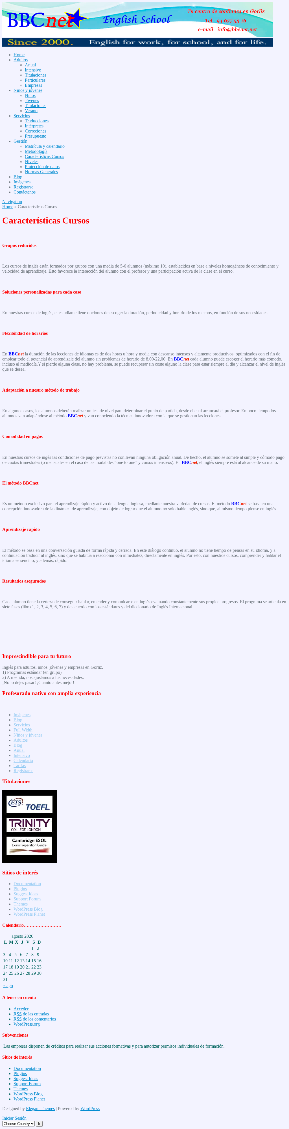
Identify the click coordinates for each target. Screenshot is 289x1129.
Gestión (20, 141)
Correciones (35, 131)
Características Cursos (44, 156)
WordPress (90, 1108)
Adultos (21, 59)
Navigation (12, 201)
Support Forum (27, 898)
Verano (31, 110)
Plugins (20, 888)
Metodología (36, 151)
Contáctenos (25, 192)
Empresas (33, 85)
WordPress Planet (29, 914)
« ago (8, 985)
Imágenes (22, 181)
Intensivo (33, 70)
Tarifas (20, 765)
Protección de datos (42, 166)
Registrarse (23, 186)
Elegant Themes (40, 1108)
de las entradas (31, 1013)
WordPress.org (27, 1024)
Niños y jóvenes (28, 90)
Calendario (23, 760)
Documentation (27, 883)
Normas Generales (41, 171)
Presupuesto (35, 136)
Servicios (22, 115)
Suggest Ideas (26, 893)
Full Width (23, 730)
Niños (30, 95)
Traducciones (37, 120)
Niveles (31, 161)
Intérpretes (34, 125)
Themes (21, 904)
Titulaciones (35, 75)
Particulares (35, 80)
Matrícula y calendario (45, 146)
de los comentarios (35, 1019)
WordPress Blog (28, 909)
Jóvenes (32, 100)
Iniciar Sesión (14, 1118)
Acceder (21, 1008)
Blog (18, 176)
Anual (30, 64)
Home (19, 54)
